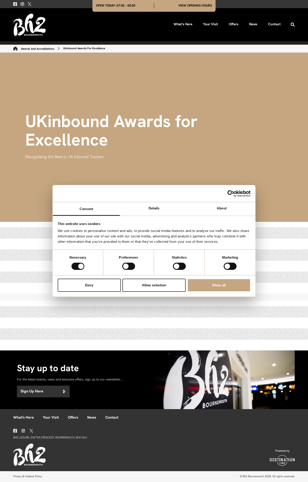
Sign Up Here (32, 391)
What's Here (183, 24)
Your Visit (210, 24)
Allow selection (154, 285)
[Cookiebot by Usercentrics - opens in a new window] (231, 193)
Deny (89, 285)
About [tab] (222, 208)
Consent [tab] (86, 209)
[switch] (128, 266)
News (253, 24)
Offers (233, 24)
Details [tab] (154, 208)
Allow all (219, 285)
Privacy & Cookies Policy (27, 476)
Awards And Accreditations (37, 49)
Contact (274, 24)
